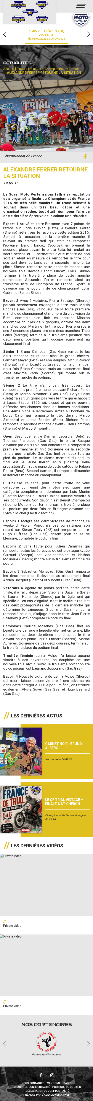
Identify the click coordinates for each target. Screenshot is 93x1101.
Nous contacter (33, 1083)
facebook (85, 157)
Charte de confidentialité (32, 1087)
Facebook (41, 1075)
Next (88, 34)
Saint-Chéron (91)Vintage (46, 34)
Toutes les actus (29, 69)
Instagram (52, 1075)
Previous (4, 34)
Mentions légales (59, 1083)
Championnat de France (62, 69)
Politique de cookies (66, 1087)
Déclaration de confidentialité (47, 1090)
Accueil (8, 69)
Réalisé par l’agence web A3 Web (47, 1094)
